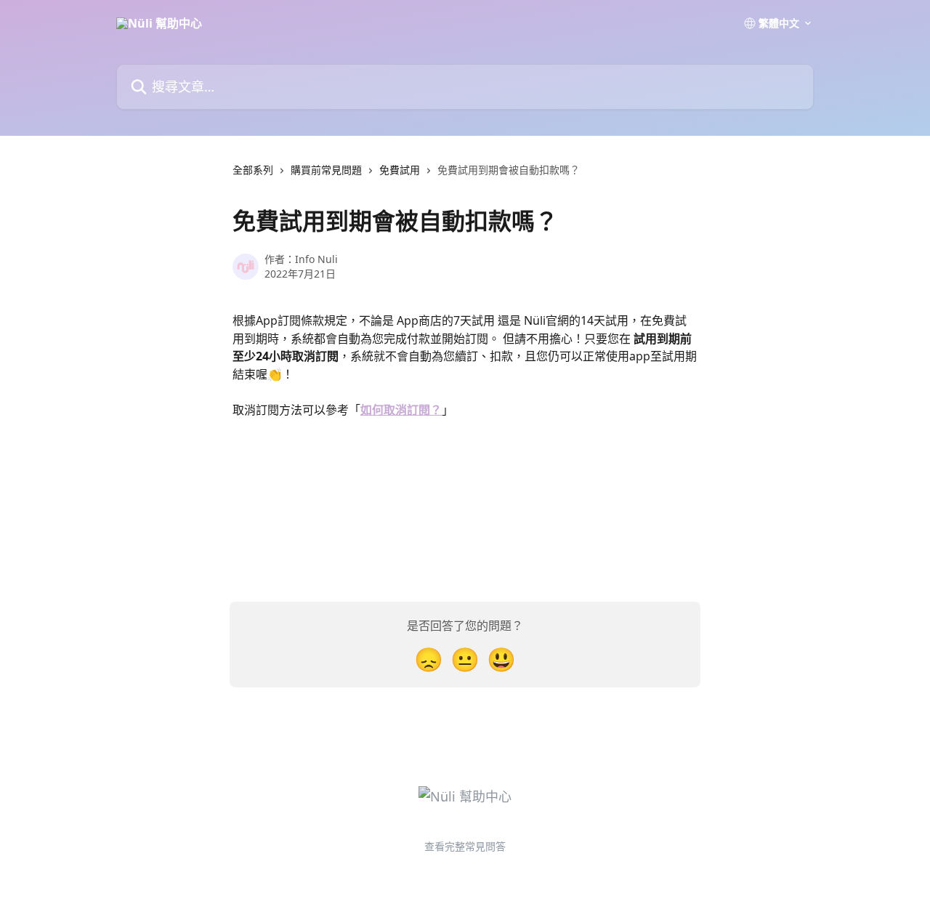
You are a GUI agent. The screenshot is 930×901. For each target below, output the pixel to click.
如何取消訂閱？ (401, 410)
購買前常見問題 (326, 170)
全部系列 (252, 170)
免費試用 (399, 170)
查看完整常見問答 (465, 846)
